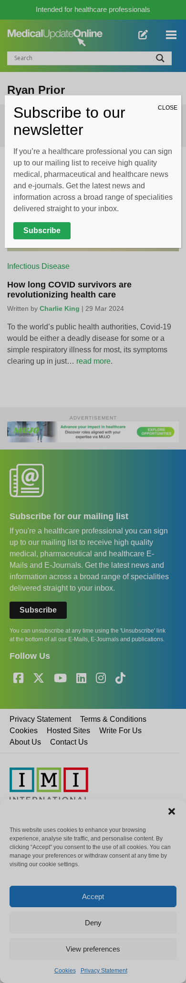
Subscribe (42, 230)
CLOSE (167, 107)
